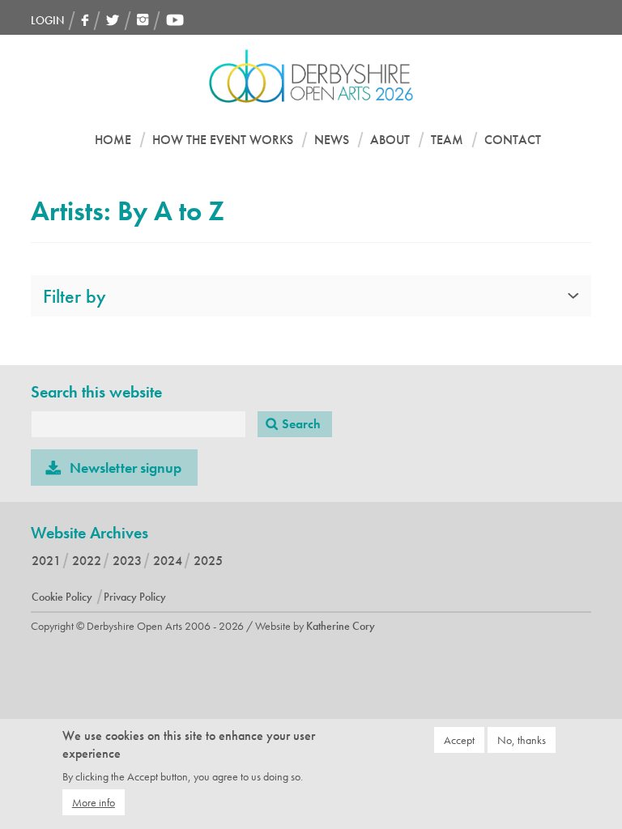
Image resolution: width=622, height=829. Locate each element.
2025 (208, 560)
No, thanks (521, 740)
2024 (167, 560)
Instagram (143, 20)
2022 (86, 560)
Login (47, 20)
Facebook (85, 20)
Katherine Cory (340, 626)
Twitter (113, 20)
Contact (512, 140)
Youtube (175, 20)
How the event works (222, 140)
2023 (127, 560)
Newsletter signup (125, 467)
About (390, 140)
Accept (459, 740)
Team (447, 140)
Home (113, 140)
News (331, 140)
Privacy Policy (135, 596)
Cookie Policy (62, 596)
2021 (46, 560)
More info (93, 802)
